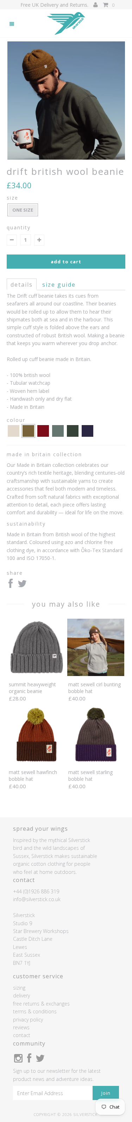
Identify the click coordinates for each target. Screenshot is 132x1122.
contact (21, 1035)
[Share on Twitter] (22, 585)
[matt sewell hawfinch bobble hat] (36, 762)
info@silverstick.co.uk (37, 899)
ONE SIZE (22, 210)
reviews (21, 1027)
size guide (59, 284)
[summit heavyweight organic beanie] (36, 674)
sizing (19, 987)
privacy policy (28, 1019)
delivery (21, 995)
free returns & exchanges (41, 1003)
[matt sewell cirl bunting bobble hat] (95, 674)
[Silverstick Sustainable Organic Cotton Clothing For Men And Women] (66, 23)
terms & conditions (35, 1011)
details (22, 284)
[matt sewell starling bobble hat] (95, 762)
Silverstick (86, 1114)
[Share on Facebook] (10, 585)
